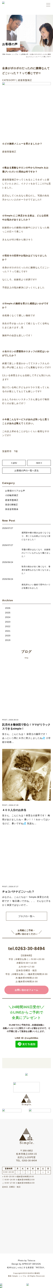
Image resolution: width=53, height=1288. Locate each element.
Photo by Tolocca (26, 1260)
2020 (7, 636)
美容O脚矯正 (11, 505)
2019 (7, 640)
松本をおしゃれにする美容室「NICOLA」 (26, 1267)
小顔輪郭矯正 (11, 495)
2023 (7, 622)
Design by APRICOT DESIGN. (26, 1264)
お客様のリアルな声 (15, 491)
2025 (7, 613)
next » (39, 463)
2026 (7, 608)
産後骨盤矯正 (11, 500)
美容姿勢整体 (11, 509)
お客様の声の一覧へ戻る (26, 470)
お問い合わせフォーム (26, 990)
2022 (7, 626)
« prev (14, 463)
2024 (7, 617)
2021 (7, 631)
